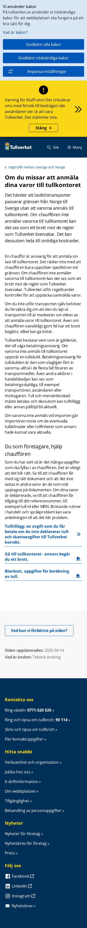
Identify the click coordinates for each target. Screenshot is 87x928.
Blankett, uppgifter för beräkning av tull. (37, 573)
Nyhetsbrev (22, 905)
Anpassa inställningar (46, 71)
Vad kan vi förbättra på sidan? (42, 630)
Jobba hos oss (17, 772)
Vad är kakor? (15, 32)
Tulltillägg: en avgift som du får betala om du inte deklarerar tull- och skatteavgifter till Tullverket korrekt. (37, 534)
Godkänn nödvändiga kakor (43, 58)
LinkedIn (20, 886)
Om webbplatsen (20, 791)
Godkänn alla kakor (43, 44)
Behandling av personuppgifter (33, 810)
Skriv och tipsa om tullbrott (29, 729)
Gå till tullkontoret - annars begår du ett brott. (38, 556)
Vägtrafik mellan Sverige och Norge (36, 167)
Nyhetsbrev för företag (25, 843)
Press (10, 853)
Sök (55, 147)
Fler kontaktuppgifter (24, 739)
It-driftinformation (21, 781)
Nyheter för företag (22, 833)
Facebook (21, 876)
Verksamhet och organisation (32, 762)
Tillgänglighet (17, 800)
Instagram (21, 896)
